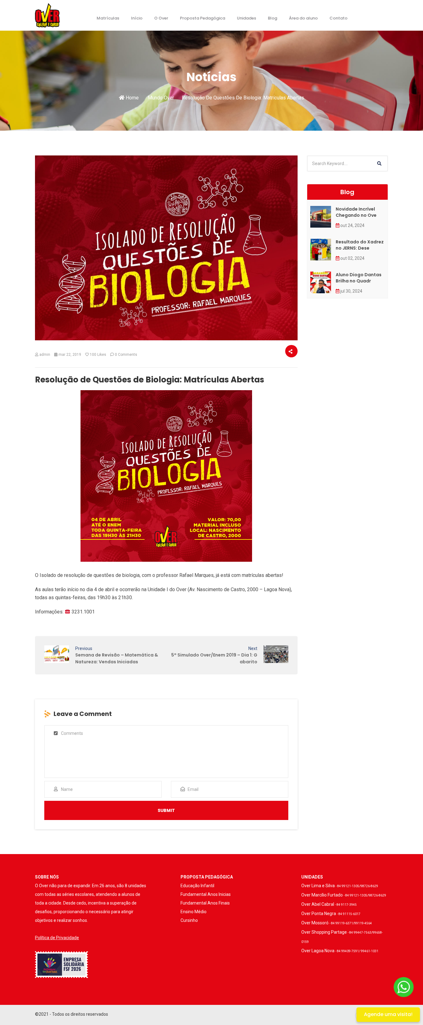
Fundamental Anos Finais (205, 903)
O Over (161, 18)
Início (136, 18)
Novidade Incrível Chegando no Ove (356, 212)
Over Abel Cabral (329, 904)
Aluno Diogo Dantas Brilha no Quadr (359, 278)
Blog (272, 18)
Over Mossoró (336, 922)
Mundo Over (161, 98)
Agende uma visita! (388, 1014)
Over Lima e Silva (339, 885)
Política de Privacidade (57, 937)
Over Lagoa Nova (339, 950)
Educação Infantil (197, 885)
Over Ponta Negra (330, 913)
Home (131, 98)
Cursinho (189, 920)
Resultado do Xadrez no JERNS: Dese (360, 245)
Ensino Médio (194, 911)
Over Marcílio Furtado (343, 894)
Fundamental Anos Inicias (206, 894)
